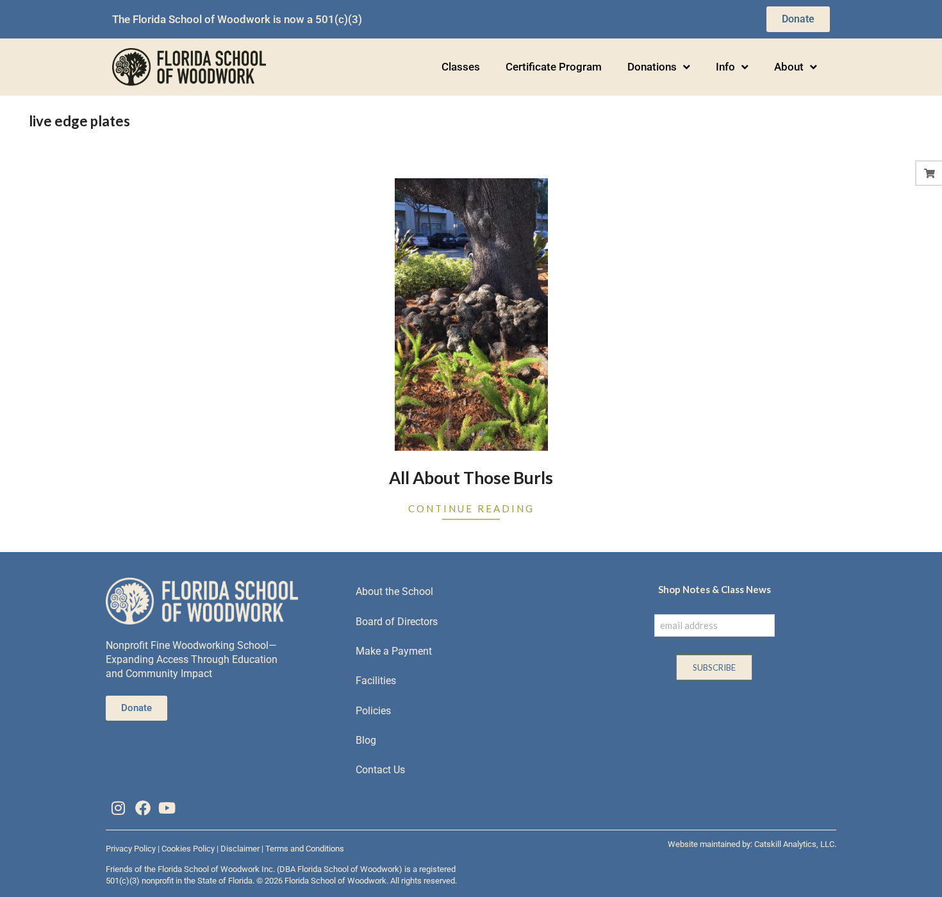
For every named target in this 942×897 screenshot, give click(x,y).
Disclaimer (240, 848)
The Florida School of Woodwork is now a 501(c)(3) (237, 19)
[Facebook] (142, 808)
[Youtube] (167, 808)
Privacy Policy (131, 848)
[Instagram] (118, 808)
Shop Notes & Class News (714, 589)
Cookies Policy (188, 848)
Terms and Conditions (304, 848)
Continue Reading (471, 508)
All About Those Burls (471, 477)
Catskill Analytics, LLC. (795, 844)
